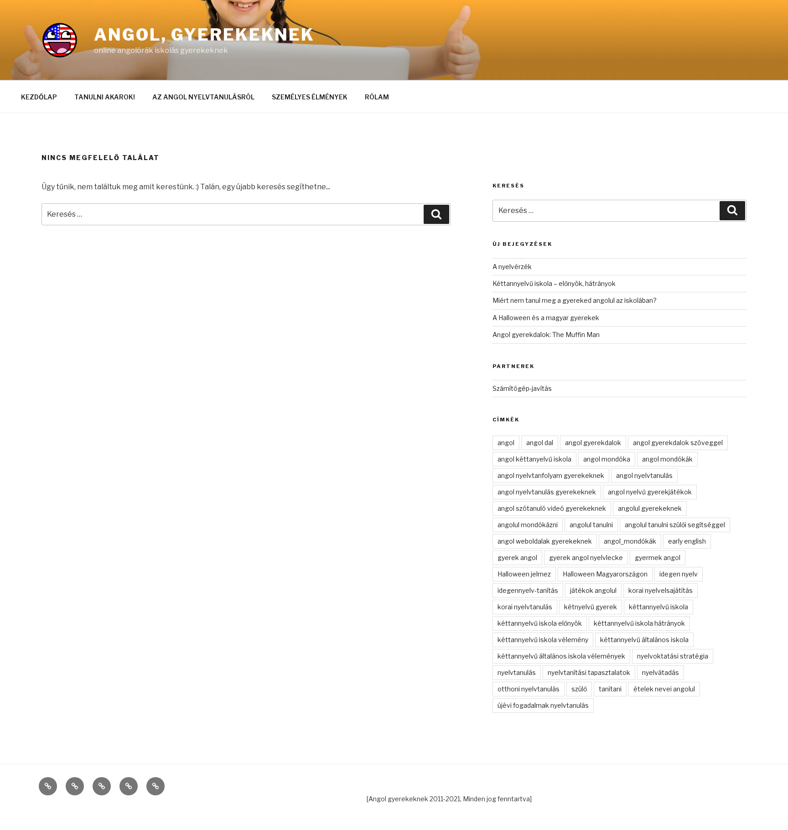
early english (687, 541)
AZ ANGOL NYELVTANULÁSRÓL (203, 97)
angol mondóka (606, 459)
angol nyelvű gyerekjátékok (650, 492)
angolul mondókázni (528, 525)
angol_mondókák (630, 541)
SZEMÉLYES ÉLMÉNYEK (309, 97)
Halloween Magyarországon (605, 574)
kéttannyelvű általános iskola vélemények (561, 656)
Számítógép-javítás (522, 388)
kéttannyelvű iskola (658, 607)
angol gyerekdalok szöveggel (678, 442)
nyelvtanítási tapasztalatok (589, 672)
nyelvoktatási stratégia (672, 656)
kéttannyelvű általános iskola (644, 639)
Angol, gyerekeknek (204, 35)
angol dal (539, 442)
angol (506, 442)
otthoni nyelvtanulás (529, 689)
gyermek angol (657, 557)
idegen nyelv (678, 574)
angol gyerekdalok (593, 442)
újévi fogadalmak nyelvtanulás (543, 705)
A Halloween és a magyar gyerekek (546, 318)
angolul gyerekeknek (650, 508)
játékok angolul (593, 590)
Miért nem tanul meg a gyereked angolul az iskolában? (575, 300)
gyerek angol (517, 557)
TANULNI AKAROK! (104, 97)
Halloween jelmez (524, 574)
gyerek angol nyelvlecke (586, 557)
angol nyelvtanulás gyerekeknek (547, 492)
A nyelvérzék (512, 266)
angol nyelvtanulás (644, 475)
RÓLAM (377, 97)
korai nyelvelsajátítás (660, 590)
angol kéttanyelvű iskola (534, 459)
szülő (579, 689)
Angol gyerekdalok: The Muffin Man (546, 334)
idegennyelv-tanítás (528, 590)
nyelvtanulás (517, 672)
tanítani (610, 689)
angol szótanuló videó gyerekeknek (552, 508)
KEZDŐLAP (39, 97)
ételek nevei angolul (664, 689)
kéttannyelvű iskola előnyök (540, 623)
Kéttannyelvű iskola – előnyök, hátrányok (554, 283)
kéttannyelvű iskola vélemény (543, 639)
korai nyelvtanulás (525, 607)
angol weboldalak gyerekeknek (545, 541)
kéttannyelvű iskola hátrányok (639, 623)
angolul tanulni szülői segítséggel (675, 525)
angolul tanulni (591, 525)
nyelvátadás (660, 672)
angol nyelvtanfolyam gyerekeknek (551, 475)
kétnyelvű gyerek (590, 607)
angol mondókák (667, 459)
